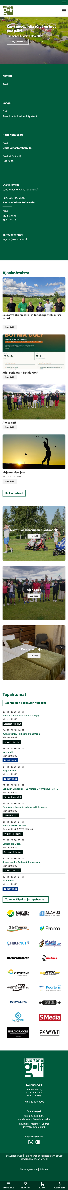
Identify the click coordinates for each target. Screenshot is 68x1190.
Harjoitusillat (9, 770)
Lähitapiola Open (12, 843)
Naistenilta (8, 752)
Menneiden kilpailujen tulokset (25, 702)
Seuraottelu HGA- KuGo (15, 825)
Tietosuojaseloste (28, 1169)
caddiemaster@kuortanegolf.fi (34, 1119)
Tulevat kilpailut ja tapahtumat (25, 899)
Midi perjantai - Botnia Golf (20, 372)
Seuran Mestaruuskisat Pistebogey (21, 715)
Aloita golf (9, 422)
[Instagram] (37, 1142)
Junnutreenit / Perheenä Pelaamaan (21, 733)
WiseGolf (57, 1155)
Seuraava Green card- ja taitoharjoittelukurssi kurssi (32, 316)
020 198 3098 (17, 197)
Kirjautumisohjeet (14, 472)
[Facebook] (30, 1142)
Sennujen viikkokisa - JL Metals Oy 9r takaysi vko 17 (30, 788)
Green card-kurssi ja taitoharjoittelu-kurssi (25, 807)
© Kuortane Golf (14, 1155)
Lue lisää (9, 327)
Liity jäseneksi (17, 41)
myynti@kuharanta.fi (34, 1126)
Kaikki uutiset (14, 493)
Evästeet (44, 1169)
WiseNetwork (41, 1159)
